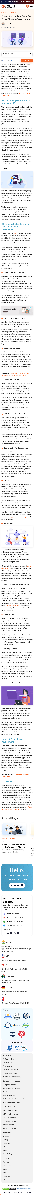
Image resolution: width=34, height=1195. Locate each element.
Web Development (9, 1092)
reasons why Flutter (12, 605)
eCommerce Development (11, 1102)
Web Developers (8, 1125)
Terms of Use (7, 1192)
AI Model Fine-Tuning (10, 1073)
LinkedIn (11, 60)
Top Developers (26, 1016)
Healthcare (6, 1143)
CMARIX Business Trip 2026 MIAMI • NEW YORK (17, 1)
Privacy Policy (18, 1192)
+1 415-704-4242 (16, 925)
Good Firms (8, 1016)
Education (6, 1147)
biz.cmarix (15, 914)
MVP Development (9, 1095)
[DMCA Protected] (9, 1188)
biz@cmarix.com (18, 918)
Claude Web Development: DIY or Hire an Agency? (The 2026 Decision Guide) (13, 847)
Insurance (6, 1136)
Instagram (15, 933)
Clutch (17, 1016)
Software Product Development (13, 1099)
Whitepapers (7, 1176)
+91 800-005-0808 (16, 921)
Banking (5, 1140)
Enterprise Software (9, 1085)
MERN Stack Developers (11, 1114)
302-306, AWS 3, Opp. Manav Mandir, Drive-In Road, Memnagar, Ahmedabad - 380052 (16, 948)
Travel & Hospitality (9, 1154)
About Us (6, 1162)
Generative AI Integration (11, 1070)
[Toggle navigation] (31, 6)
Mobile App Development (11, 1088)
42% (15, 233)
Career (5, 1169)
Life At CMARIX (8, 1165)
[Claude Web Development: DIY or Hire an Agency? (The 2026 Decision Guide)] (14, 829)
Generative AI (7, 1062)
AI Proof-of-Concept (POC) (12, 1077)
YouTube (11, 933)
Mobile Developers (9, 1128)
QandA (5, 1180)
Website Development (10, 12)
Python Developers (9, 1121)
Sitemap (28, 1192)
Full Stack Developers (10, 1117)
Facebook (2, 60)
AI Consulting (7, 1066)
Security (5, 1150)
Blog (4, 1173)
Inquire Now (15, 885)
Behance (18, 933)
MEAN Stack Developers (11, 1110)
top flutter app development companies (17, 517)
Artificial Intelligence (9, 1059)
